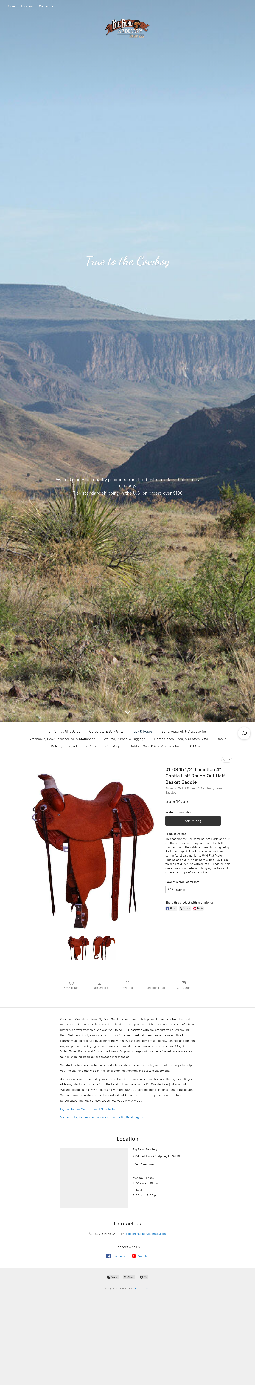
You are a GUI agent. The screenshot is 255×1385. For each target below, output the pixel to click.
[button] (178, 889)
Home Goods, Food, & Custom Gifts (181, 739)
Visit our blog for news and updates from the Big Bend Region (101, 1117)
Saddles (205, 788)
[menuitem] (224, 759)
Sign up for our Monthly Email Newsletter (88, 1109)
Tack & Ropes (142, 731)
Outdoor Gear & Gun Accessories (155, 746)
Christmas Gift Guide (64, 731)
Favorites (127, 988)
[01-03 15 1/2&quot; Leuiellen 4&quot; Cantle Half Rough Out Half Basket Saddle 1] (104, 948)
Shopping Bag (155, 988)
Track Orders (99, 988)
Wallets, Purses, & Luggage (124, 739)
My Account (72, 988)
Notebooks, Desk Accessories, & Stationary (62, 739)
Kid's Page (113, 746)
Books (221, 739)
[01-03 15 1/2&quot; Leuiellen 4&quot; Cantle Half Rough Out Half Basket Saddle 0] (78, 948)
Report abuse (142, 1288)
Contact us (46, 6)
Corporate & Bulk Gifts (106, 731)
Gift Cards (196, 746)
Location (27, 6)
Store (11, 6)
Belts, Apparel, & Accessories (184, 731)
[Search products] (244, 733)
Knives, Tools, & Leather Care (73, 746)
